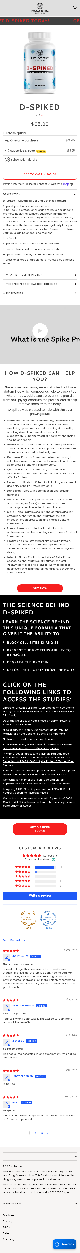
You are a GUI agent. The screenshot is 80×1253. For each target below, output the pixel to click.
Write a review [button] (40, 895)
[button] (23, 867)
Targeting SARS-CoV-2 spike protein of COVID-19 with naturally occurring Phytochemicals (37, 791)
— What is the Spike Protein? (23, 274)
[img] (11, 951)
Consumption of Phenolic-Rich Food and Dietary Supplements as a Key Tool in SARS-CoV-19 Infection (36, 781)
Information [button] (12, 1203)
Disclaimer (10, 1215)
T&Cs (6, 1227)
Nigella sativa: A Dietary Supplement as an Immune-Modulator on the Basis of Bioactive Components (36, 732)
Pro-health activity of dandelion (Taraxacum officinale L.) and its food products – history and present (39, 746)
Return (7, 1233)
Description (12, 194)
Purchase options (15, 133)
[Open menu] (9, 8)
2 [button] (36, 1133)
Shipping (8, 1239)
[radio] (7, 140)
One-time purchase (24, 140)
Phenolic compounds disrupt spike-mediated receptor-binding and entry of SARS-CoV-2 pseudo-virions (39, 772)
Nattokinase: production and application (29, 739)
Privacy (7, 1221)
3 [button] (42, 1133)
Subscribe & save (28, 151)
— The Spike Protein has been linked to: (30, 284)
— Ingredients (13, 293)
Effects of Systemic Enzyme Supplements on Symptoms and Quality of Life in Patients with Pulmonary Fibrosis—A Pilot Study (38, 711)
